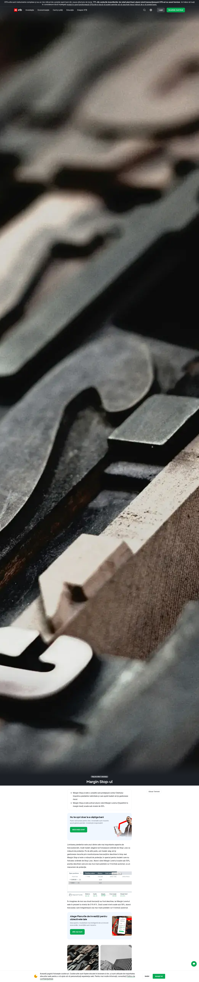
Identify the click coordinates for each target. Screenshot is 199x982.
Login (161, 10)
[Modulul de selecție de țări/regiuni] (151, 10)
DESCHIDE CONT (78, 830)
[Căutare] (144, 10)
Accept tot (159, 976)
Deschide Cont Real (175, 10)
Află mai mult (77, 932)
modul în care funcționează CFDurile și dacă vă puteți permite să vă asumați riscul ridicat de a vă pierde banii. (112, 4)
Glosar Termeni (154, 791)
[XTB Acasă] (18, 10)
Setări (147, 976)
